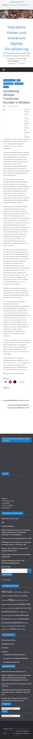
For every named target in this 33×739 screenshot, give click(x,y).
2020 (19, 592)
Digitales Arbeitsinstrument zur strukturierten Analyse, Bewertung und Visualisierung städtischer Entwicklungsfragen (16, 532)
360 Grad (6, 591)
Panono (17, 615)
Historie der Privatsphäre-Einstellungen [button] (15, 658)
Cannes (15, 600)
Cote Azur (21, 600)
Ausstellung (23, 596)
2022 (25, 592)
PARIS (11, 619)
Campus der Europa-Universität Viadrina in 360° (16, 538)
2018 (13, 592)
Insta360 (5, 611)
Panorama (25, 615)
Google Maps (11, 608)
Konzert (26, 611)
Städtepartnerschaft (14, 626)
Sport (7, 626)
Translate (22, 63)
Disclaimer (4, 651)
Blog (18, 80)
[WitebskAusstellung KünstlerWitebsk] (13, 373)
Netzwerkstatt (4, 615)
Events (26, 600)
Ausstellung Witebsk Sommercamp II (16, 400)
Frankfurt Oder (24, 604)
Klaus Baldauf (15, 106)
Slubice (3, 626)
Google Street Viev (20, 608)
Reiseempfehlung (7, 623)
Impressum (4, 648)
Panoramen (5, 619)
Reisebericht (24, 619)
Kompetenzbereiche (7, 526)
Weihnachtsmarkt (5, 629)
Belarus (3, 600)
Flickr (3, 604)
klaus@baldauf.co (6, 507)
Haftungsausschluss (7, 644)
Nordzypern (11, 615)
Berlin (7, 600)
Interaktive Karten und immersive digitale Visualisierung (16, 38)
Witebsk (6, 86)
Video (23, 626)
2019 (16, 592)
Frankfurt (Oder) (8, 83)
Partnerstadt (15, 619)
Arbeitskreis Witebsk (9, 80)
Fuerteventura (4, 608)
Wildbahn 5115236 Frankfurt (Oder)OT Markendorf (7, 501)
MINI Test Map (6, 567)
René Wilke (25, 623)
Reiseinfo (18, 622)
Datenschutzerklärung (8, 640)
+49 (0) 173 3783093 (7, 505)
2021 (23, 592)
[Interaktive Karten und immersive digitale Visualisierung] (16, 14)
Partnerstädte (19, 83)
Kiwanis (12, 611)
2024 (29, 592)
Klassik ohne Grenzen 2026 (9, 518)
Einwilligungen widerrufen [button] (11, 662)
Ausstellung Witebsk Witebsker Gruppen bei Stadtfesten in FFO (18, 406)
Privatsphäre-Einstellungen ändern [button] (14, 654)
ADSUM (3, 596)
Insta (29, 608)
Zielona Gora (20, 629)
